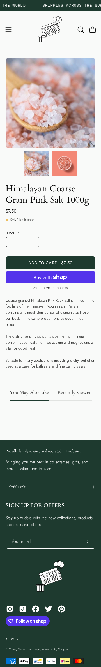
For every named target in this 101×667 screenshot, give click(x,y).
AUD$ (10, 639)
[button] (80, 30)
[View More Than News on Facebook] (35, 609)
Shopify (63, 649)
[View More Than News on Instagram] (10, 609)
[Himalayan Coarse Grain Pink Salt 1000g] (36, 163)
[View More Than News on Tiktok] (23, 609)
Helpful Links (16, 487)
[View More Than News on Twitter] (48, 609)
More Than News (29, 649)
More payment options (50, 287)
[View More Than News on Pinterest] (61, 609)
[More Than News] (50, 30)
